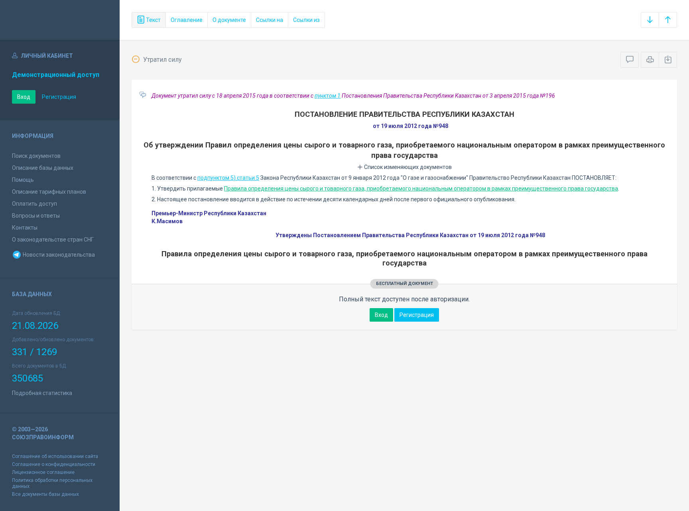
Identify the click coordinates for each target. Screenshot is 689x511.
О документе (229, 20)
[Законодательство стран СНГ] (60, 20)
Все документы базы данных (45, 494)
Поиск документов (36, 156)
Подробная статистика (42, 393)
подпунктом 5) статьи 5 (228, 178)
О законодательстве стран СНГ (53, 239)
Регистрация (59, 97)
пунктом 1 (328, 95)
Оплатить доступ (34, 203)
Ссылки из (306, 20)
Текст (153, 20)
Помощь (23, 180)
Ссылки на (269, 20)
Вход (23, 97)
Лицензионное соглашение (43, 472)
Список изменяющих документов (407, 167)
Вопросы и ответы (36, 215)
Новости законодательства (58, 255)
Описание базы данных (42, 168)
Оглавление (187, 20)
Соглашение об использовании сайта (55, 456)
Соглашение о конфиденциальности (53, 464)
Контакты (24, 227)
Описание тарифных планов (49, 192)
